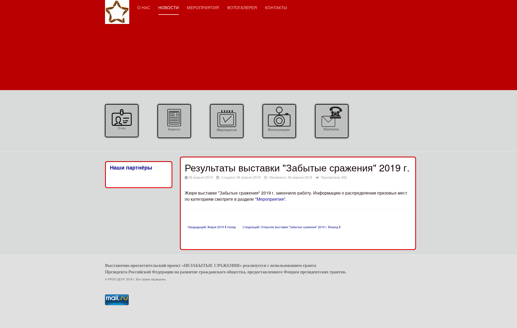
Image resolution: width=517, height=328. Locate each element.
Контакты (276, 7)
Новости (168, 7)
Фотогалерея (242, 7)
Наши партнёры (131, 168)
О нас (143, 7)
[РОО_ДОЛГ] (117, 7)
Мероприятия (203, 7)
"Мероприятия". (270, 199)
